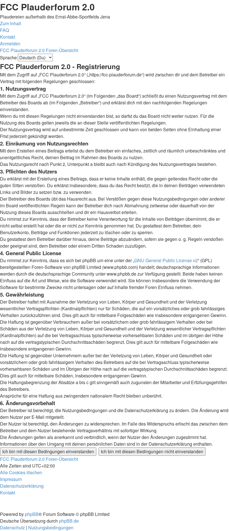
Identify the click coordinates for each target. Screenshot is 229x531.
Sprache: (9, 57)
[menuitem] (4, 30)
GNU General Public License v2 (166, 260)
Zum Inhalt (10, 23)
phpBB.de (69, 521)
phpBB (32, 514)
